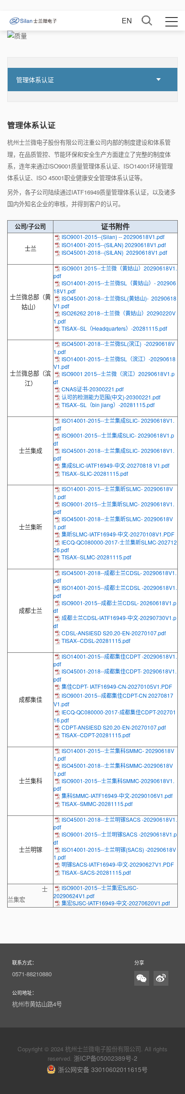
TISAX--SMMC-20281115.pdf (97, 803)
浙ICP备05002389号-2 (105, 1058)
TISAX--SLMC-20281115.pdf (96, 557)
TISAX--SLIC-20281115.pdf (95, 473)
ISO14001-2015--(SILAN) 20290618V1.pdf (114, 244)
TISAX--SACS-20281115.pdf (96, 872)
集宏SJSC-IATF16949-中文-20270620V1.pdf (116, 903)
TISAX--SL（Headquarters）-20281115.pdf (114, 328)
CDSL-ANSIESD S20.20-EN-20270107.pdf (114, 633)
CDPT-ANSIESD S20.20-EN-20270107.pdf (114, 727)
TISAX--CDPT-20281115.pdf (96, 735)
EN (127, 20)
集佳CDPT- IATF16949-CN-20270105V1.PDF (117, 686)
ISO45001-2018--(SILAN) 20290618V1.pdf (114, 252)
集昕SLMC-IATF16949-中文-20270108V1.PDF (118, 534)
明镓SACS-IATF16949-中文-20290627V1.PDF (118, 864)
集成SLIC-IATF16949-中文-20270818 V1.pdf (115, 465)
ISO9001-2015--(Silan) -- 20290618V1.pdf (113, 236)
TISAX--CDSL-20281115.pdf (96, 640)
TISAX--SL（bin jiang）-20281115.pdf (108, 404)
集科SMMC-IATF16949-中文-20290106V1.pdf (117, 795)
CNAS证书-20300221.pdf (92, 389)
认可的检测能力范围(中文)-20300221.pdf (111, 397)
